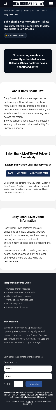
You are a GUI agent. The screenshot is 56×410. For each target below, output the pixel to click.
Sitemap (29, 401)
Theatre (26, 11)
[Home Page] (28, 3)
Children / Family (39, 11)
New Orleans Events (12, 11)
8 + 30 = (8, 384)
